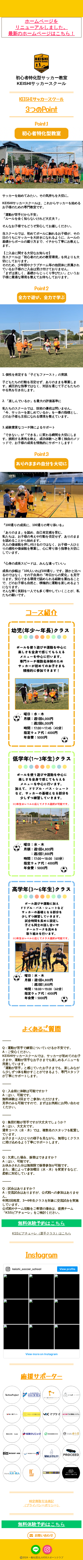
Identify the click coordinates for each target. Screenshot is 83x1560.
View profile (67, 1269)
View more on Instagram (41, 1354)
